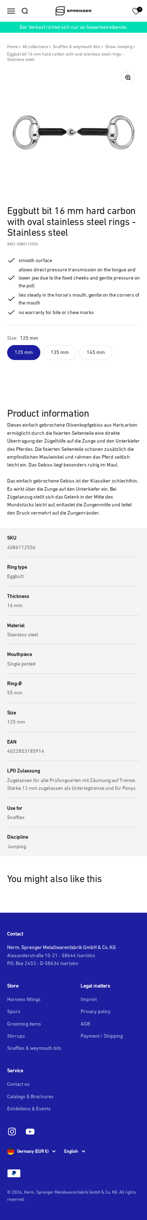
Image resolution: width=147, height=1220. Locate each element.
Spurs (13, 1011)
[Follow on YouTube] (30, 1131)
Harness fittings (24, 999)
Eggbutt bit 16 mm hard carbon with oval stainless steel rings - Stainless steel (65, 57)
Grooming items (24, 1024)
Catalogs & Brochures (30, 1096)
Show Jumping (118, 46)
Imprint (89, 999)
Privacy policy (96, 1011)
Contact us (18, 1084)
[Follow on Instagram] (12, 1131)
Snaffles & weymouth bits (76, 46)
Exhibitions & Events (29, 1108)
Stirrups (16, 1036)
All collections (35, 46)
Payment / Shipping (102, 1036)
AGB (85, 1024)
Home (12, 46)
